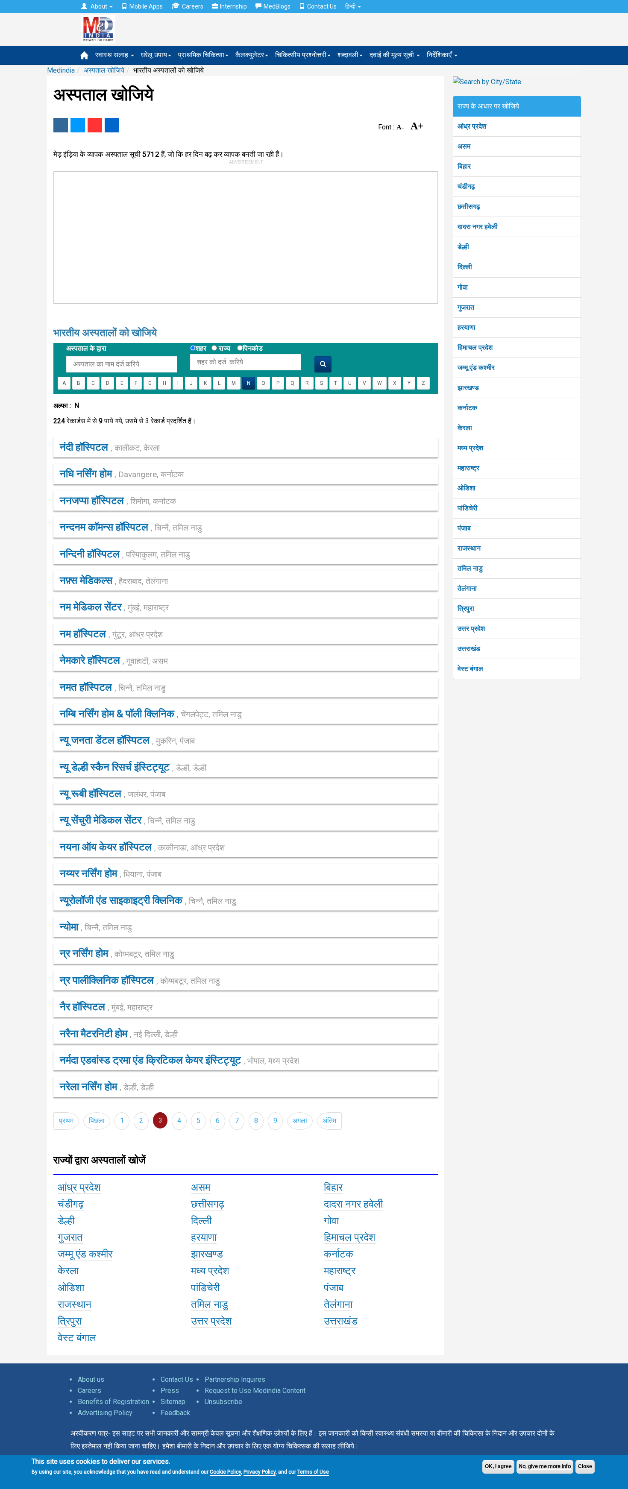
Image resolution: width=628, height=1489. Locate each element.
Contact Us (322, 6)
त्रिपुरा (466, 608)
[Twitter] (77, 125)
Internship (233, 6)
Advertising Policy (105, 1413)
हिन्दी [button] (351, 6)
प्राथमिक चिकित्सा (201, 55)
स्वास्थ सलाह (112, 55)
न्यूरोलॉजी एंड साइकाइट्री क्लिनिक (148, 900)
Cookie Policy (225, 1472)
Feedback (175, 1413)
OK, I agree (498, 1466)
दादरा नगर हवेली (478, 227)
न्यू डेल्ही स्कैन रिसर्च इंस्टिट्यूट (133, 767)
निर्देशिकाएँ (440, 55)
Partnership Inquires (235, 1379)
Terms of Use (313, 1472)
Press (170, 1390)
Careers (192, 6)
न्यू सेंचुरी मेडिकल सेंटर (127, 820)
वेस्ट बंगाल (470, 669)
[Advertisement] (242, 236)
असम (464, 146)
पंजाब (464, 528)
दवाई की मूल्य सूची (393, 55)
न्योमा (96, 927)
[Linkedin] (112, 125)
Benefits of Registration (113, 1402)
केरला (465, 428)
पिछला (97, 1121)
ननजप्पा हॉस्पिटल (118, 501)
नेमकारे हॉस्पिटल (114, 660)
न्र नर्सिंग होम (117, 953)
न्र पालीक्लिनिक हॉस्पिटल (140, 980)
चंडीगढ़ (466, 186)
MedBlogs (277, 6)
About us (91, 1379)
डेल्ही (463, 247)
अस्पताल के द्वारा (86, 348)
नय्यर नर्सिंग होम (110, 873)
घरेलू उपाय (154, 55)
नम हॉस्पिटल (111, 634)
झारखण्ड (468, 388)
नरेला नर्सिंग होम (107, 1087)
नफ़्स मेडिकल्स (114, 580)
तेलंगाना (467, 588)
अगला (300, 1121)
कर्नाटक (467, 408)
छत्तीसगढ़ (469, 206)
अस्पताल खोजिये (104, 70)
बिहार (464, 166)
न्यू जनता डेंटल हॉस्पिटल (127, 740)
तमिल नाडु (470, 568)
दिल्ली (465, 267)
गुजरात (466, 307)
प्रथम (66, 1121)
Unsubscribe (223, 1402)
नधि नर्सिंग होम (122, 474)
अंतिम (329, 1121)
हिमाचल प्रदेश (475, 347)
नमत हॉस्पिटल (113, 687)
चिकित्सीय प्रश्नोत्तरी (300, 55)
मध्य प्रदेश (470, 448)
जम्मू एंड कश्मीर (476, 367)
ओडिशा (466, 488)
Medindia (61, 70)
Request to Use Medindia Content (255, 1390)
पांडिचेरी (468, 508)
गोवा (463, 287)
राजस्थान (469, 548)
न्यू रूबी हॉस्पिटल (112, 794)
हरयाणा (466, 327)
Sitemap (173, 1402)
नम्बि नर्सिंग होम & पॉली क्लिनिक (151, 714)
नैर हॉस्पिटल (106, 1007)
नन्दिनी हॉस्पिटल (125, 554)
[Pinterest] (95, 125)
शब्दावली (347, 55)
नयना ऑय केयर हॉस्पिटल (142, 847)
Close (585, 1466)
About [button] (99, 6)
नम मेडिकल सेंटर (114, 607)
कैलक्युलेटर (249, 55)
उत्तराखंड (469, 649)
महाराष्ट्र (468, 468)
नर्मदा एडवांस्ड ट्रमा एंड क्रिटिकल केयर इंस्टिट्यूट (179, 1060)
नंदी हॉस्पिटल (110, 447)
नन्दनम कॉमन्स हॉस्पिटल (131, 527)
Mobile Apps (146, 6)
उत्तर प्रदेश (471, 628)
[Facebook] (60, 125)
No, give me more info (545, 1466)
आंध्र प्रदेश (472, 126)
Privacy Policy (260, 1472)
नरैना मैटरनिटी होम (119, 1034)
